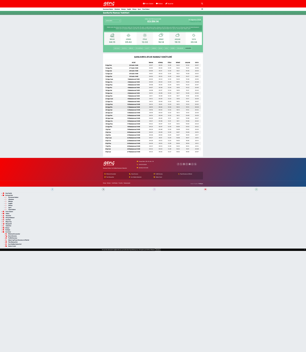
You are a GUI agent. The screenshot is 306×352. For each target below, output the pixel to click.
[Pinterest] (184, 164)
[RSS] (195, 164)
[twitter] (103, 189)
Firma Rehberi (9, 217)
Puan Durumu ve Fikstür (186, 174)
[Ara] (202, 3)
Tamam (158, 249)
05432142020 (143, 164)
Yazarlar (170, 4)
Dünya (134, 9)
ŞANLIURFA (188, 48)
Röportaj (8, 221)
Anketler (8, 225)
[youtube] (205, 189)
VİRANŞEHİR (180, 48)
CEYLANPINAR (139, 48)
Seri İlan (8, 219)
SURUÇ (166, 48)
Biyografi (8, 223)
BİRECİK (131, 48)
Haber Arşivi (159, 177)
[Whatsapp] (192, 164)
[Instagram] (186, 164)
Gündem (117, 9)
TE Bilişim (200, 183)
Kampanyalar (127, 183)
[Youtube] (189, 164)
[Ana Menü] (202, 9)
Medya (123, 9)
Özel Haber (146, 9)
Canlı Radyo (115, 183)
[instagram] (154, 189)
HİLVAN (160, 48)
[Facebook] (178, 164)
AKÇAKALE (117, 48)
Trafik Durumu (159, 174)
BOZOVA (124, 48)
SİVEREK (173, 48)
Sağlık (129, 9)
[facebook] (52, 189)
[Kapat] (305, 250)
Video (160, 4)
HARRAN (154, 48)
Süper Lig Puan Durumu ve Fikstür (18, 240)
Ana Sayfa (8, 193)
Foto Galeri (149, 4)
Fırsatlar (121, 183)
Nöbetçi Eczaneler (111, 174)
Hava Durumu (134, 174)
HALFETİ (147, 48)
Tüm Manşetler (110, 177)
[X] (181, 164)
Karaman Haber (108, 9)
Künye (104, 183)
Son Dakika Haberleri (136, 177)
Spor (139, 9)
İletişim (109, 183)
